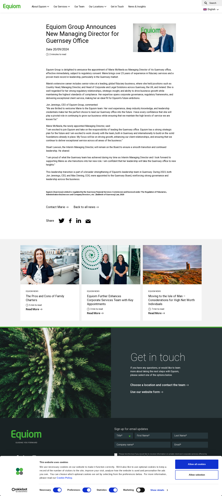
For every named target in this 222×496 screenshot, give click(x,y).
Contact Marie (56, 207)
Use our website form (145, 392)
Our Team (79, 6)
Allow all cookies (197, 464)
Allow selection (197, 474)
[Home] (7, 5)
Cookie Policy (64, 477)
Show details (157, 490)
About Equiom (39, 6)
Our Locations (96, 6)
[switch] (86, 490)
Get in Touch (117, 6)
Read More (33, 309)
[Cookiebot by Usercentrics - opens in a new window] (19, 490)
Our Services (60, 6)
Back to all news (85, 207)
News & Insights (137, 6)
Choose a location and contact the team (158, 385)
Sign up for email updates (131, 429)
